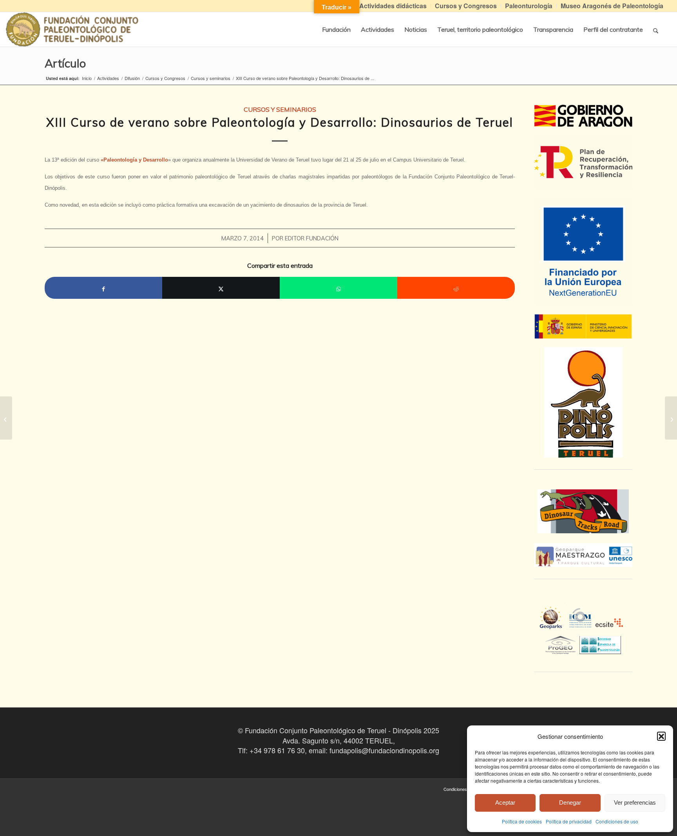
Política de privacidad (569, 821)
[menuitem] (393, 6)
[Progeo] (562, 644)
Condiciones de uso (617, 821)
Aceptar (505, 802)
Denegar (570, 802)
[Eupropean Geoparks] (553, 625)
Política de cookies (522, 821)
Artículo (65, 63)
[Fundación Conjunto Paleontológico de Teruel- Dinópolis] (72, 29)
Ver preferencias (635, 802)
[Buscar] (655, 29)
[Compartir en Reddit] (456, 287)
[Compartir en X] (221, 287)
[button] (661, 736)
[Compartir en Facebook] (103, 287)
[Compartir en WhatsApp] (338, 287)
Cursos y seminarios (280, 109)
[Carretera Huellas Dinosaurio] (583, 511)
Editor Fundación (311, 238)
